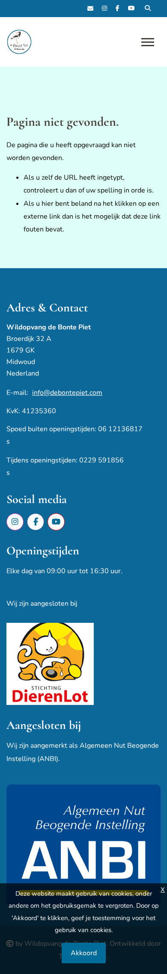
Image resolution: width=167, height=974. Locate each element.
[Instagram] (104, 8)
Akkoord (84, 953)
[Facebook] (117, 8)
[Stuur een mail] (90, 9)
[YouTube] (131, 8)
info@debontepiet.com (67, 392)
